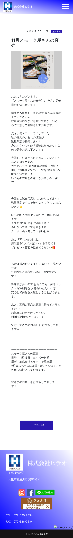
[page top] (63, 527)
